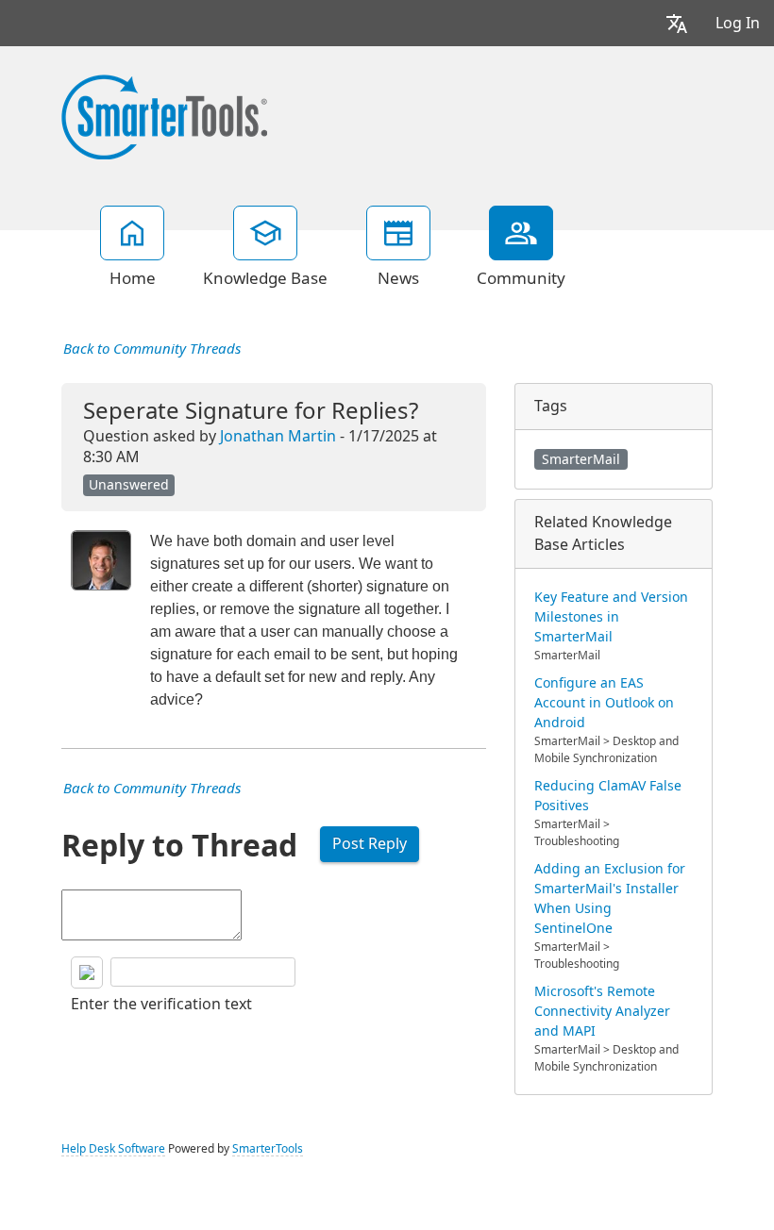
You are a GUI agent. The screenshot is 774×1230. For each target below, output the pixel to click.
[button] (676, 23)
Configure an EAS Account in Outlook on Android (604, 702)
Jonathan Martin (278, 436)
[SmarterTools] (164, 115)
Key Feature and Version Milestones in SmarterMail (611, 617)
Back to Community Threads (152, 349)
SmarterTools (267, 1148)
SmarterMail (581, 459)
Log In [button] (737, 23)
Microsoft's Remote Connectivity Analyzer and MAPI (602, 1011)
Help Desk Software (113, 1148)
